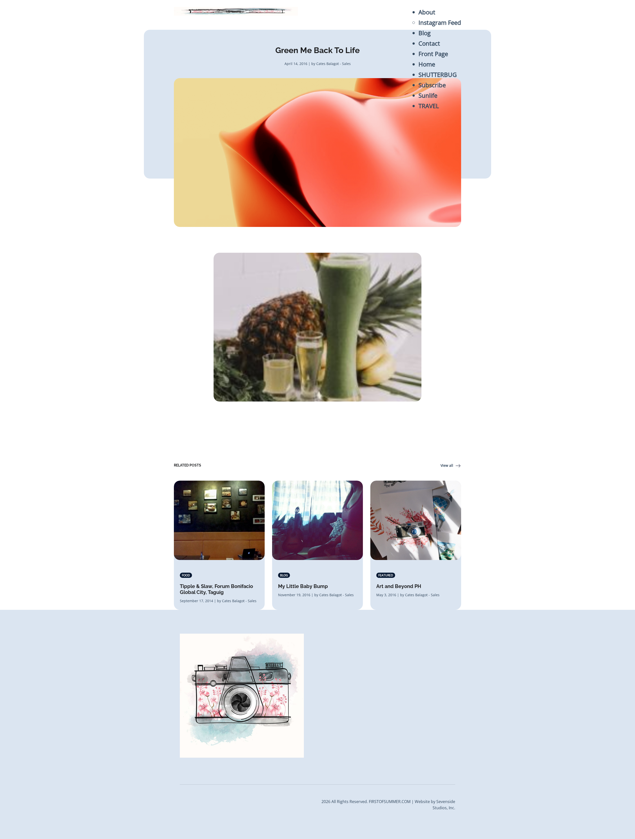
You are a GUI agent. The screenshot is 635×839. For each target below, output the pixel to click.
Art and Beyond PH (398, 586)
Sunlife (427, 95)
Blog (424, 33)
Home (426, 64)
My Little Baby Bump (303, 586)
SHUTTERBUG (437, 74)
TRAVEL (428, 106)
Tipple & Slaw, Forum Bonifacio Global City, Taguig (216, 589)
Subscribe (432, 85)
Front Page (433, 54)
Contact (429, 43)
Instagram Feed (439, 22)
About (426, 12)
